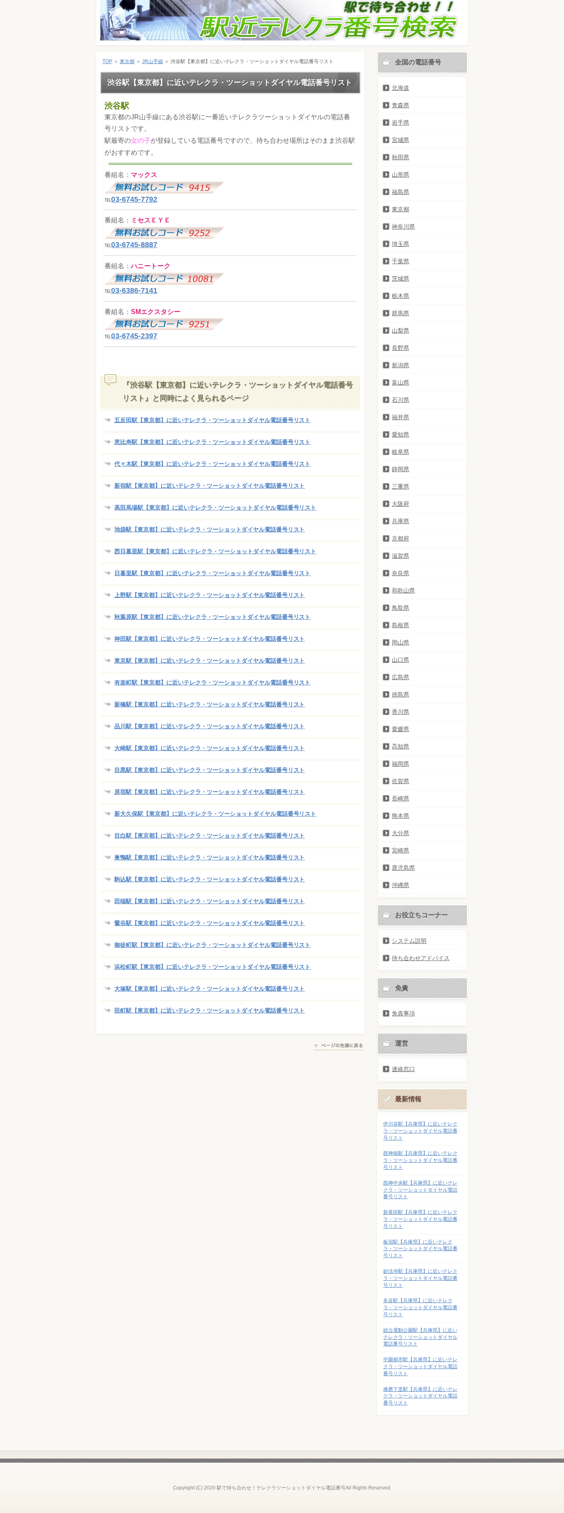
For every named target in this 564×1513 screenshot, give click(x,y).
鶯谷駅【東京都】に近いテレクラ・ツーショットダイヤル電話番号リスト (209, 923)
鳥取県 (400, 607)
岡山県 (400, 642)
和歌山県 (403, 590)
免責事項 (403, 1013)
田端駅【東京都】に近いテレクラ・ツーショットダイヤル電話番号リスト (209, 901)
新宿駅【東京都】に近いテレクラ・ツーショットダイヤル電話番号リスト (209, 485)
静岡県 (400, 469)
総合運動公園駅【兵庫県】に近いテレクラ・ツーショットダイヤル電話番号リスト (420, 1337)
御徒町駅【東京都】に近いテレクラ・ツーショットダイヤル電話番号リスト (212, 945)
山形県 (400, 174)
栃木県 (400, 296)
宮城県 (400, 140)
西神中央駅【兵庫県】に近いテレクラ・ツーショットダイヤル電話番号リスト (420, 1190)
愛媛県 (400, 729)
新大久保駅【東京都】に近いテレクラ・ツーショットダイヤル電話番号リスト (215, 813)
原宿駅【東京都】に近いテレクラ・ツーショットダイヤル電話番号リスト (209, 791)
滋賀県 (400, 555)
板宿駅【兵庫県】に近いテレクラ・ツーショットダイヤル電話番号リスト (420, 1249)
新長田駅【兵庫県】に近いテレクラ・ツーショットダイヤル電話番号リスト (420, 1219)
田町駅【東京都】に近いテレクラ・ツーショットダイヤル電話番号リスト (209, 1010)
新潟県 (400, 365)
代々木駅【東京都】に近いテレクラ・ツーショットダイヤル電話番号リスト (212, 463)
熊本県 (400, 815)
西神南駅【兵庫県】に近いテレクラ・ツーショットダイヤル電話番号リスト (420, 1160)
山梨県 (400, 330)
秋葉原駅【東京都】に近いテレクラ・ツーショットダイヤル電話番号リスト (212, 617)
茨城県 (400, 278)
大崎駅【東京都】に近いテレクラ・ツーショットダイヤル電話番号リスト (209, 748)
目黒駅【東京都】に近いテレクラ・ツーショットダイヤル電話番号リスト (209, 770)
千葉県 (400, 261)
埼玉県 (400, 244)
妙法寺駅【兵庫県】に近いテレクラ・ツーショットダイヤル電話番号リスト (420, 1278)
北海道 (400, 88)
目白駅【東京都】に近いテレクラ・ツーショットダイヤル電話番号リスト (209, 835)
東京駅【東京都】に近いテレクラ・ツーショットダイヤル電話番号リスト (209, 660)
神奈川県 (403, 226)
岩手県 (400, 122)
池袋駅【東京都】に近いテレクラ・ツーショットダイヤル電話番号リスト (209, 529)
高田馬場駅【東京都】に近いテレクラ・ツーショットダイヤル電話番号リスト (215, 507)
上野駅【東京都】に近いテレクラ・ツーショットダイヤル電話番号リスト (209, 595)
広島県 (400, 677)
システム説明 (409, 940)
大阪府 (400, 503)
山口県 (400, 659)
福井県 (400, 417)
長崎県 (400, 798)
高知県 (400, 746)
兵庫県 (400, 521)
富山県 (400, 382)
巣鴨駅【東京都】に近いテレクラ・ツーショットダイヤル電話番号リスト (209, 857)
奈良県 (400, 573)
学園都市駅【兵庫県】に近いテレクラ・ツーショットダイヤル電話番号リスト (420, 1366)
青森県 (400, 105)
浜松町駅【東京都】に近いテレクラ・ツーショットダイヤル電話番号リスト (212, 966)
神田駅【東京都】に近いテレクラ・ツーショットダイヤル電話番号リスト (209, 638)
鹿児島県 (403, 867)
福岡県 (400, 763)
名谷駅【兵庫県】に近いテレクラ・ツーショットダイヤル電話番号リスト (420, 1307)
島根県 (400, 625)
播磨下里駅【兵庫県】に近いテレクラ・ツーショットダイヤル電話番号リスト (420, 1396)
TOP (107, 61)
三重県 (400, 486)
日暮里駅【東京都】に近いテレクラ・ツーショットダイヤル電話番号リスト (212, 573)
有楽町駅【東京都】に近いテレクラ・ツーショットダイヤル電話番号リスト (212, 682)
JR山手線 (152, 61)
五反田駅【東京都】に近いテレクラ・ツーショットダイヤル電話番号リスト (212, 420)
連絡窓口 (403, 1069)
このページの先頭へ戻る (339, 1046)
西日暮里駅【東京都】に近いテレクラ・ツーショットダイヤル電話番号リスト (215, 551)
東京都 (127, 61)
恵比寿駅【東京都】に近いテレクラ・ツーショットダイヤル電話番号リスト (212, 442)
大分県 (400, 833)
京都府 (400, 538)
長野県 (400, 348)
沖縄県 (400, 885)
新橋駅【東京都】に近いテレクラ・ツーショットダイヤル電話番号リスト (209, 704)
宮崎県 (400, 850)
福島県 (400, 192)
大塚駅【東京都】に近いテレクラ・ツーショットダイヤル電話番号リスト (209, 988)
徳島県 (400, 694)
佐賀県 (400, 781)
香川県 (400, 711)
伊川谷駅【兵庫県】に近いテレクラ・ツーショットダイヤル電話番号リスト (420, 1131)
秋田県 (400, 157)
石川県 (400, 400)
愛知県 (400, 434)
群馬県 (400, 313)
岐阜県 (400, 451)
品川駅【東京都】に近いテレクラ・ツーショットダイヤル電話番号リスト (209, 726)
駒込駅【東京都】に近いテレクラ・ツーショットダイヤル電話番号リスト (209, 879)
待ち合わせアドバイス (421, 958)
